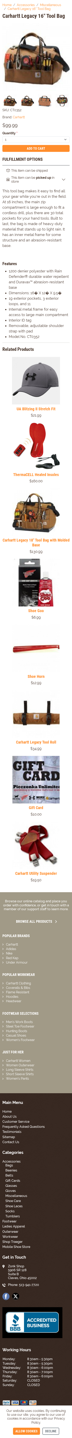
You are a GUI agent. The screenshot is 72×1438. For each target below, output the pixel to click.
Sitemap (8, 1137)
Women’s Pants (17, 1078)
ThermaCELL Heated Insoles (36, 474)
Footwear (9, 1221)
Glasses (11, 1186)
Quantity (10, 133)
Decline (50, 1431)
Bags (9, 1165)
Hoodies (12, 997)
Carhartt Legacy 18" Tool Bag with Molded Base (36, 542)
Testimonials (11, 1132)
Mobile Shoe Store (16, 1247)
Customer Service (15, 1122)
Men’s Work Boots (19, 1022)
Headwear (13, 1001)
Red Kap (12, 958)
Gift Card (36, 807)
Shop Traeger (12, 1242)
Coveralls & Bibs (18, 988)
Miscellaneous (16, 1196)
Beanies (11, 1170)
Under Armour (17, 962)
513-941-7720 (29, 1285)
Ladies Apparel (13, 1226)
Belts (9, 1175)
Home (7, 1111)
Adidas (11, 949)
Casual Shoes (16, 1035)
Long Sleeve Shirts (19, 1070)
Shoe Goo (36, 610)
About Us (9, 1116)
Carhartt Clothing (18, 983)
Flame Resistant (17, 992)
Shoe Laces (14, 1206)
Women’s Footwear (20, 1040)
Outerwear (10, 1232)
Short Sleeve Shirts (20, 1074)
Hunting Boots (16, 1031)
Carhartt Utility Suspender (36, 873)
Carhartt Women (18, 1061)
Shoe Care (13, 1201)
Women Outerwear (20, 1065)
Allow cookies (26, 1431)
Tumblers (12, 1216)
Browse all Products (34, 921)
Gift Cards (12, 1181)
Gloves (10, 1191)
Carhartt (12, 944)
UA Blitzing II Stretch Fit (36, 408)
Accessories (11, 1161)
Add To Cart (36, 148)
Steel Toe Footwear (20, 1026)
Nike (9, 953)
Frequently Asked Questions (23, 1127)
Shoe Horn (36, 676)
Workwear (10, 1237)
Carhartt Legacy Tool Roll (36, 742)
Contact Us (10, 1142)
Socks (10, 1211)
